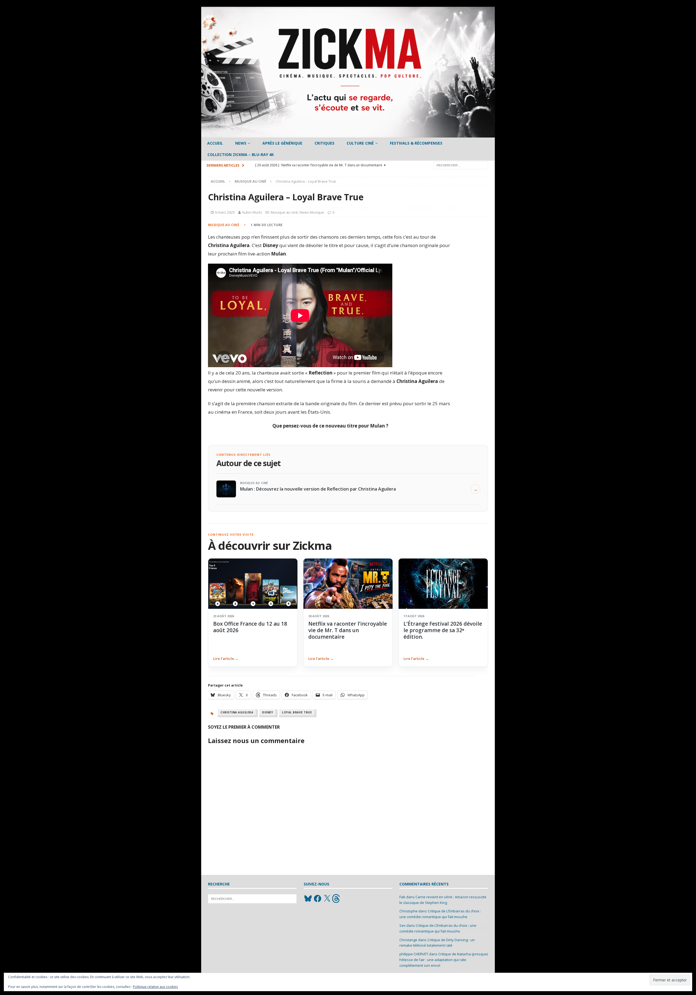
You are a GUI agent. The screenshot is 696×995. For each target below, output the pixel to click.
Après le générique (282, 143)
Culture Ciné (360, 143)
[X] (327, 898)
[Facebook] (317, 898)
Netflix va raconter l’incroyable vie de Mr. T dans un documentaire (347, 630)
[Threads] (336, 898)
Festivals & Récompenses (416, 143)
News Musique (312, 212)
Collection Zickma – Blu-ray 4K (240, 154)
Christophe (408, 911)
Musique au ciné (284, 212)
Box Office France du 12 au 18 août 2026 (250, 627)
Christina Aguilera (236, 712)
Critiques (324, 143)
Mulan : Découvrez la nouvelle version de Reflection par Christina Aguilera (318, 489)
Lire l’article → (225, 658)
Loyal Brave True (297, 712)
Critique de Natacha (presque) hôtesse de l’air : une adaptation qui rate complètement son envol (443, 960)
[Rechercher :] (461, 164)
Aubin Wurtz (252, 212)
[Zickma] (348, 134)
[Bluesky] (308, 898)
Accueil (215, 143)
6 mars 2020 (225, 212)
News (240, 143)
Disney (267, 712)
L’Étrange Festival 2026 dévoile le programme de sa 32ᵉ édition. (442, 630)
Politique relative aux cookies (155, 986)
